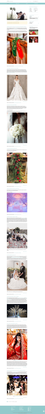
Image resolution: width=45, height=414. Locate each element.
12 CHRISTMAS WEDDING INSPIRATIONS (12, 148)
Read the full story (25, 64)
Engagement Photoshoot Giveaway (21, 297)
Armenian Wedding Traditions (15, 371)
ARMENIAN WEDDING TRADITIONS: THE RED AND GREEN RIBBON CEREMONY (16, 26)
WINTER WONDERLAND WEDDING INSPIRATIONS (13, 188)
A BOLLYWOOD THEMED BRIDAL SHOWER (12, 323)
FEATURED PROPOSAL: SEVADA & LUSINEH (12, 216)
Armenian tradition (15, 28)
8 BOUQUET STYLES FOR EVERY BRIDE (11, 104)
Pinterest (30, 410)
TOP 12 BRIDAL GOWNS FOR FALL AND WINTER (12, 68)
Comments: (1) (15, 368)
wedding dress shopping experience (11, 72)
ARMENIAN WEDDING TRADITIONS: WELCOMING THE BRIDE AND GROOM (16, 370)
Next (16, 401)
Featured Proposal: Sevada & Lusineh (10, 19)
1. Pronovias (9, 74)
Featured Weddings (19, 252)
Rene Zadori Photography (18, 360)
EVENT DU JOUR (31, 22)
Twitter (29, 409)
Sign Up (30, 1)
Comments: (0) (15, 102)
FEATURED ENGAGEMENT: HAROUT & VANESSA (13, 296)
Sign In (28, 1)
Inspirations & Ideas (19, 102)
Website (31, 23)
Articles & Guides (19, 146)
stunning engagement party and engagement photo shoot (17, 257)
